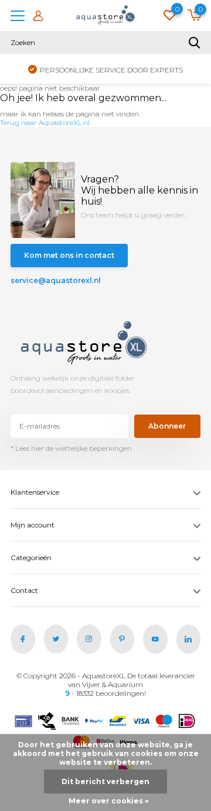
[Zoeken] (194, 43)
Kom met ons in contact (69, 255)
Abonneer (167, 426)
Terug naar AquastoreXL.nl (45, 122)
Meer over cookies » (109, 800)
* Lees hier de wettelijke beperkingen (71, 448)
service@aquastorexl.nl (56, 280)
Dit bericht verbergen (105, 781)
